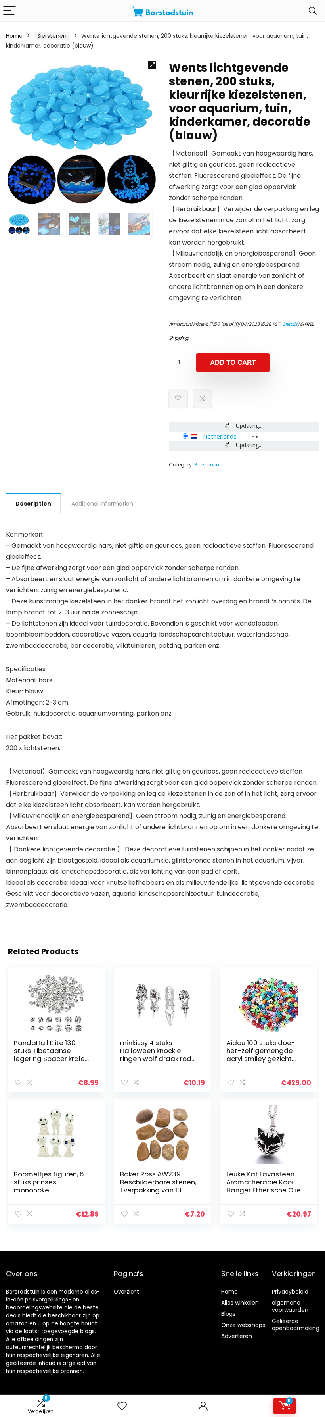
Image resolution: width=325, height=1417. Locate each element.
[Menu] (9, 10)
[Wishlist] (122, 1406)
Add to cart (233, 362)
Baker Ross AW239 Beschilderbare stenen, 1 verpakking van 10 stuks (158, 1186)
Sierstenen (52, 36)
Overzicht (126, 1292)
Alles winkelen (240, 1303)
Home (14, 36)
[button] (152, 65)
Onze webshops (243, 1325)
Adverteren (236, 1336)
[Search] (312, 10)
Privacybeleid (290, 1292)
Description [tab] (33, 504)
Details (290, 324)
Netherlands (220, 436)
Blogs (228, 1314)
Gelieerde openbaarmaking (295, 1324)
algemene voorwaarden (290, 1306)
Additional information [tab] (102, 504)
